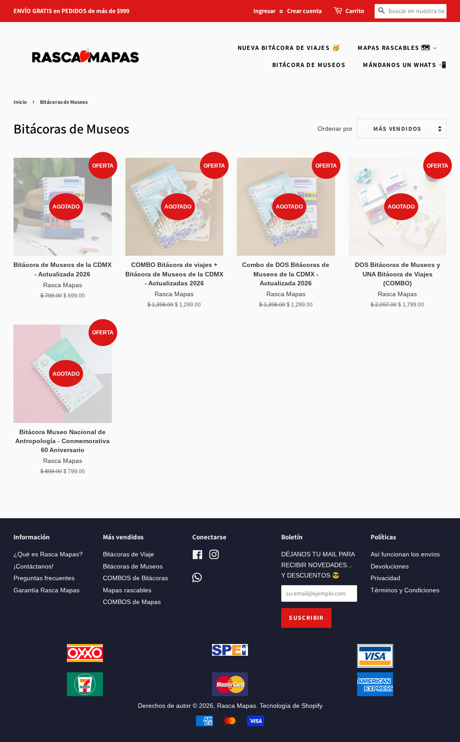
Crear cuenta (304, 11)
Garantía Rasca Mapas (46, 590)
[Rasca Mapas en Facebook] (197, 556)
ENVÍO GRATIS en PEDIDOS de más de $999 (71, 11)
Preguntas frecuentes (44, 578)
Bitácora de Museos (308, 65)
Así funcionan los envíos (405, 554)
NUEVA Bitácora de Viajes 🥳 (289, 48)
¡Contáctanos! (33, 566)
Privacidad (385, 578)
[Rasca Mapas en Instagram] (214, 556)
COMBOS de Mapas (132, 602)
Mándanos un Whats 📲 (405, 65)
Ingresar (264, 11)
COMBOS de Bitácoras (135, 578)
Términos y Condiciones (405, 590)
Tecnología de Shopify (291, 705)
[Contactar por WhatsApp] (197, 578)
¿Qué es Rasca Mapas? (48, 554)
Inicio (20, 101)
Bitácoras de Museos (133, 566)
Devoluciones (390, 566)
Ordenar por (335, 128)
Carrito (354, 11)
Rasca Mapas (236, 705)
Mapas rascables (127, 590)
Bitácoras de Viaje (128, 554)
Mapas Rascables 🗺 (395, 48)
